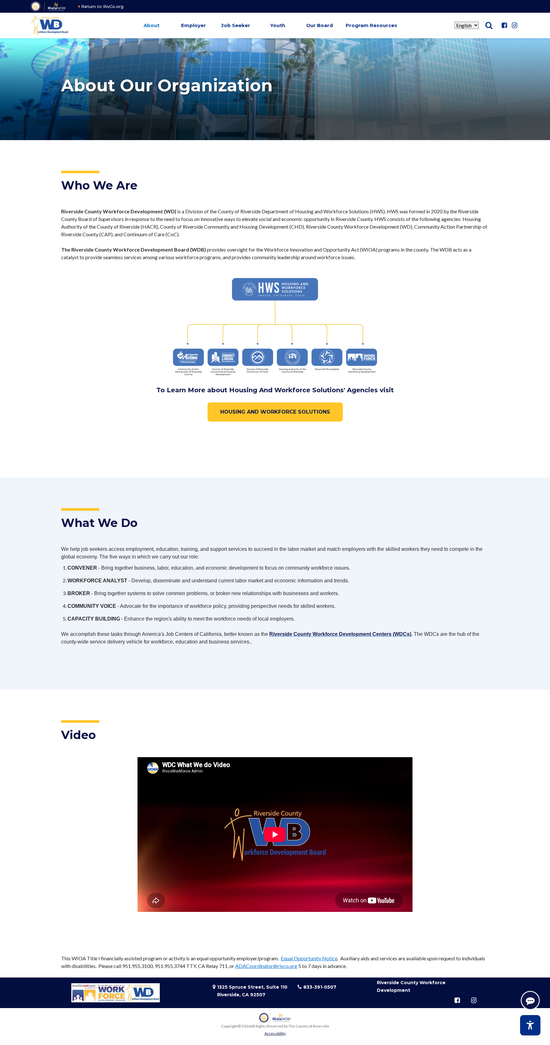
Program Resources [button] (371, 25)
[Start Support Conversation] (530, 1000)
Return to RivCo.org (102, 6)
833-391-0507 (319, 987)
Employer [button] (193, 25)
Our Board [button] (319, 25)
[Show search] (489, 25)
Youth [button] (277, 25)
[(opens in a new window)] (49, 6)
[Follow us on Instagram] (514, 25)
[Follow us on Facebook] (504, 25)
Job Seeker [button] (235, 25)
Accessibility (275, 1033)
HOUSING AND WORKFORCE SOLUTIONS (275, 412)
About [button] (151, 25)
